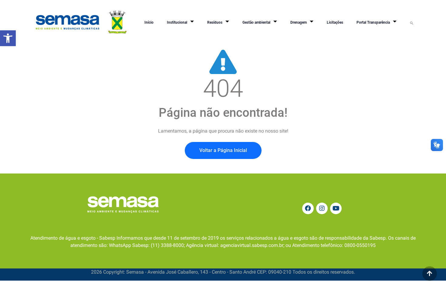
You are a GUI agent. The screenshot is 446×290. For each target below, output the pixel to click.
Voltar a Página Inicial (223, 150)
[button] (8, 38)
